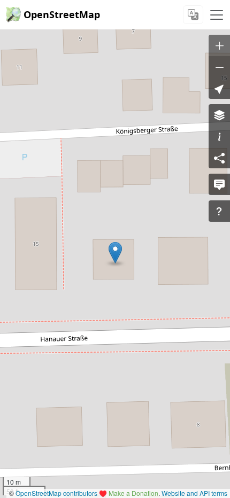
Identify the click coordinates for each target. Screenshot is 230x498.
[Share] (219, 157)
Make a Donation (133, 492)
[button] (115, 252)
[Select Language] (193, 14)
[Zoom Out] (219, 66)
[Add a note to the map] (219, 184)
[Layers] (219, 115)
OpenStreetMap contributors (56, 492)
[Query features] (219, 211)
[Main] (217, 15)
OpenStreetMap (62, 14)
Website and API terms (194, 492)
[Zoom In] (219, 45)
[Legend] (219, 136)
